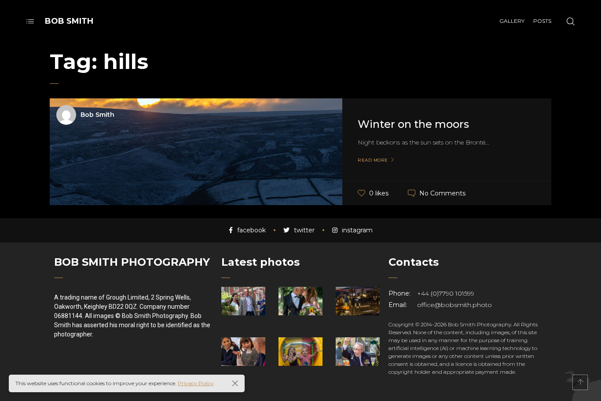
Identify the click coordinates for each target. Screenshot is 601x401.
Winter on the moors (413, 124)
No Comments (442, 193)
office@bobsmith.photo (454, 305)
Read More (373, 160)
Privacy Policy (196, 383)
